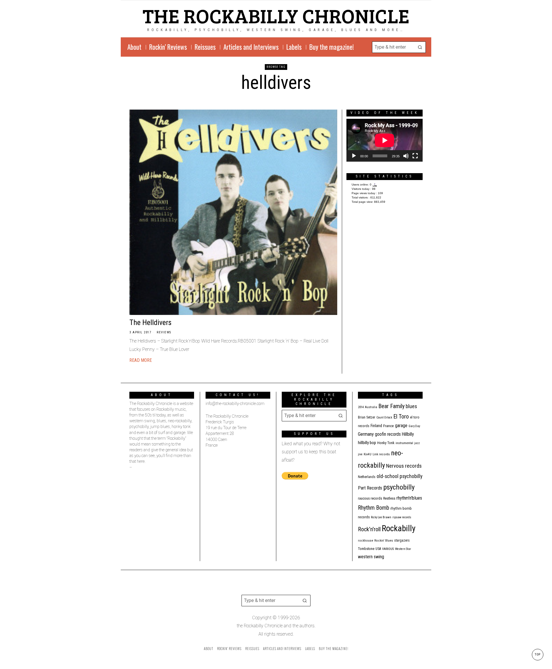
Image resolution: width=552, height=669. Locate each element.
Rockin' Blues (383, 540)
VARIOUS (388, 549)
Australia (371, 407)
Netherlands (366, 477)
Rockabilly (398, 528)
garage (401, 425)
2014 (361, 407)
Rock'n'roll (369, 529)
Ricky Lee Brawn (381, 517)
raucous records (370, 498)
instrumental (404, 443)
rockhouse (365, 540)
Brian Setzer (366, 417)
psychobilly (399, 487)
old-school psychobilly (399, 476)
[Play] (354, 156)
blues (411, 406)
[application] (384, 140)
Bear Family (391, 406)
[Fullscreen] (415, 156)
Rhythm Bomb (373, 507)
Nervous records (404, 465)
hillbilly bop (367, 442)
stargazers (402, 540)
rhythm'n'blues (409, 498)
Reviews (164, 332)
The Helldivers (150, 322)
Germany (366, 434)
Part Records (370, 488)
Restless (389, 498)
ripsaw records (401, 517)
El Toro (401, 416)
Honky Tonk (385, 443)
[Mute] (406, 156)
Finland (376, 425)
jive (360, 454)
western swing (371, 556)
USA (378, 549)
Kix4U (367, 454)
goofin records (388, 434)
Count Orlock (384, 417)
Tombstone (366, 548)
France (388, 425)
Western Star (403, 549)
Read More (140, 360)
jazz (417, 443)
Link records (381, 454)
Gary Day (414, 426)
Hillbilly (408, 434)
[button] (420, 47)
